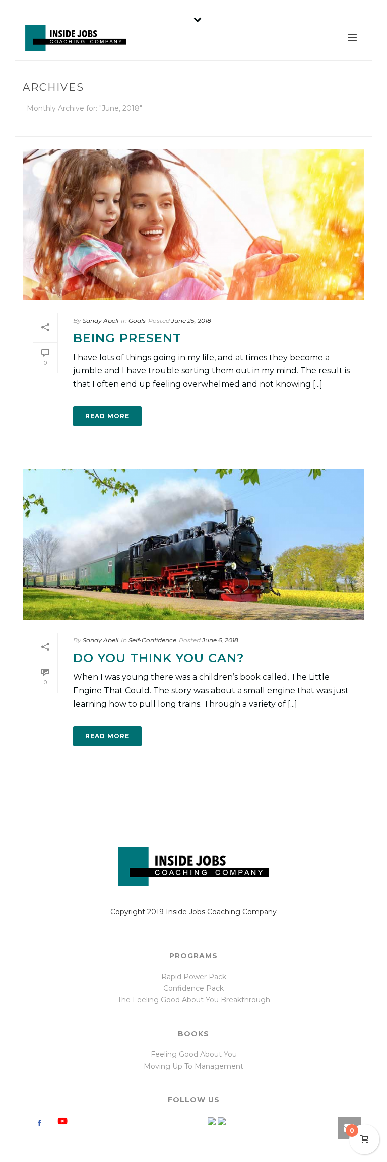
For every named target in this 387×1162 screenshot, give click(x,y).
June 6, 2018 (220, 640)
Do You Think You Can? (158, 658)
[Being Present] (193, 224)
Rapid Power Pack (193, 976)
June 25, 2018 (191, 320)
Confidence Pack (193, 988)
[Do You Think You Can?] (193, 544)
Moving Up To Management (193, 1066)
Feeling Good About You (194, 1054)
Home (256, 127)
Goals (137, 320)
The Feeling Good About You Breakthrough (193, 999)
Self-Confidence (152, 640)
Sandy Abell (100, 320)
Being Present (127, 338)
